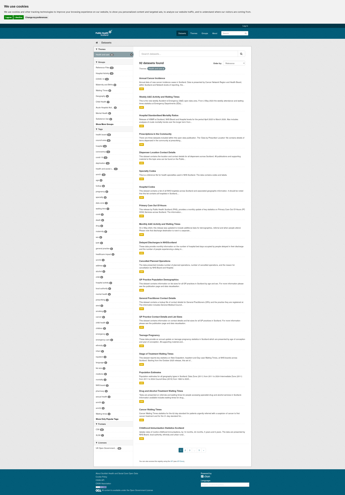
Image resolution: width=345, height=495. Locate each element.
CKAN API (100, 480)
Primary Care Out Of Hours (152, 205)
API (171, 461)
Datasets (182, 33)
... (194, 450)
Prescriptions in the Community (155, 133)
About (214, 33)
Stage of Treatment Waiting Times (156, 353)
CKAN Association (103, 483)
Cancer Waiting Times (150, 409)
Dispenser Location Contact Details (157, 152)
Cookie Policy (101, 476)
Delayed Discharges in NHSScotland (158, 242)
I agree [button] (8, 17)
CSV (141, 89)
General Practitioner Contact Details (157, 298)
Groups (205, 33)
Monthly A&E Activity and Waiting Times (159, 223)
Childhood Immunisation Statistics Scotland (161, 427)
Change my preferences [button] (36, 17)
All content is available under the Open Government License (127, 490)
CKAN (205, 476)
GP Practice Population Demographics (159, 279)
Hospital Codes (147, 186)
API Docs (180, 461)
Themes (193, 33)
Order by (217, 63)
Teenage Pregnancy (149, 335)
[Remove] (163, 69)
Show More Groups (104, 124)
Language (205, 480)
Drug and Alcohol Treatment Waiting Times (161, 390)
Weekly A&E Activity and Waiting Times (159, 96)
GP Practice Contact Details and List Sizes (160, 316)
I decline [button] (18, 17)
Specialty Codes (147, 170)
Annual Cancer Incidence (152, 78)
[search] (241, 54)
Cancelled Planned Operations (154, 261)
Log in (245, 26)
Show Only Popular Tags (107, 419)
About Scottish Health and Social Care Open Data (117, 473)
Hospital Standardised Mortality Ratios (158, 115)
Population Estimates (150, 372)
